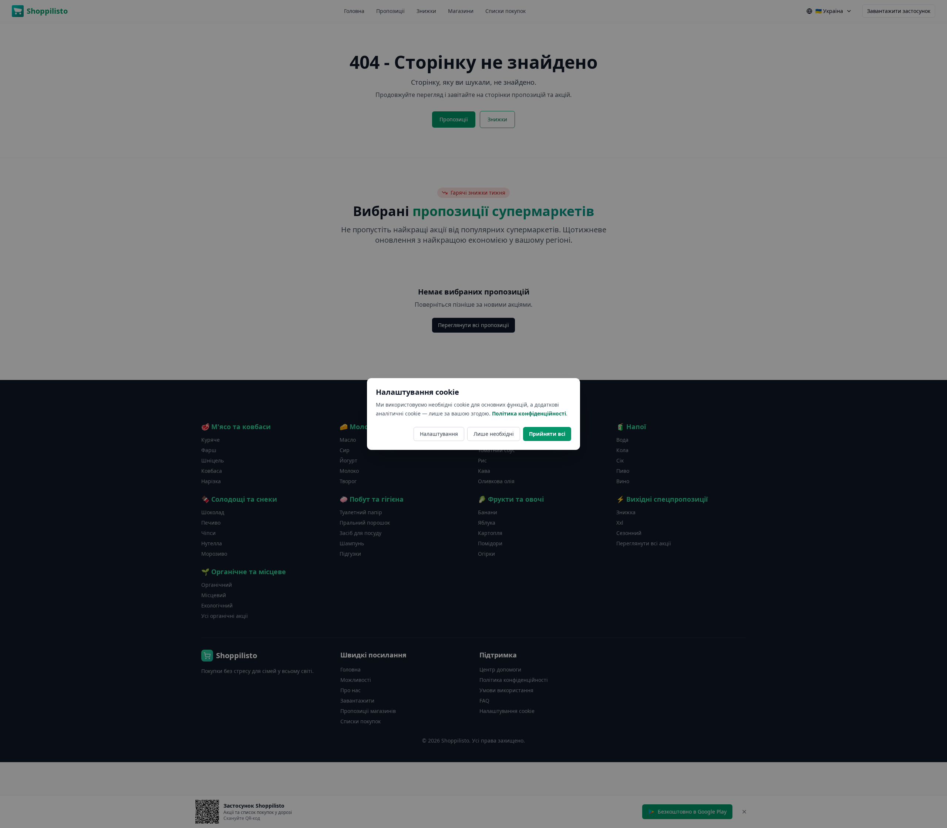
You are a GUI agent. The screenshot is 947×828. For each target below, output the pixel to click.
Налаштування (439, 433)
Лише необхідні (494, 433)
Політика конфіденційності (529, 413)
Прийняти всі (547, 433)
